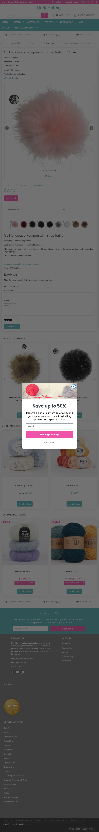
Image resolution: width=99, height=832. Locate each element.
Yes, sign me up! (50, 434)
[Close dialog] (73, 386)
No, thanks (49, 442)
